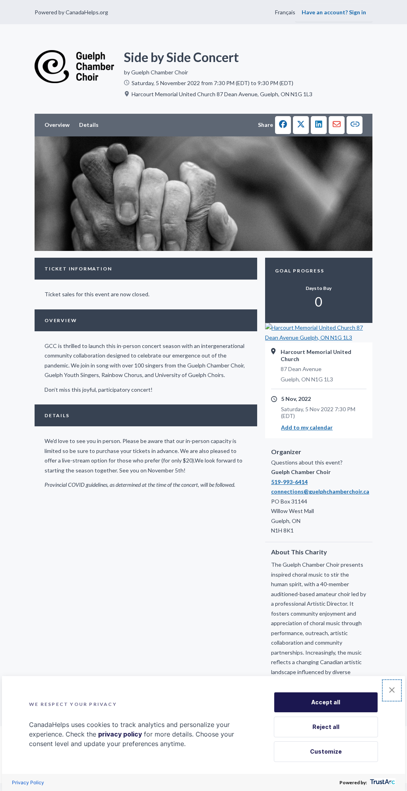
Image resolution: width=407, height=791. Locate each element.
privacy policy (120, 734)
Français (285, 12)
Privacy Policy (28, 782)
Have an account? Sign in (334, 12)
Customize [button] (326, 751)
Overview (57, 124)
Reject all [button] (325, 726)
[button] (283, 125)
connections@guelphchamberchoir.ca (318, 491)
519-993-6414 (289, 481)
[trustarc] (382, 782)
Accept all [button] (325, 702)
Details (89, 124)
